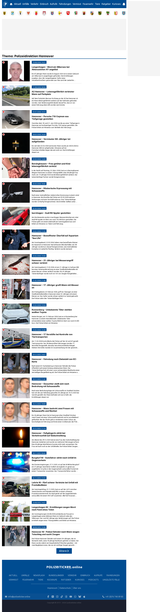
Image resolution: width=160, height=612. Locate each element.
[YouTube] (71, 596)
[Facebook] (48, 596)
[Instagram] (57, 596)
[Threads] (66, 596)
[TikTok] (61, 596)
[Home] (5, 4)
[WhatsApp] (75, 596)
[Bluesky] (79, 596)
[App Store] (84, 596)
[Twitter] (53, 596)
